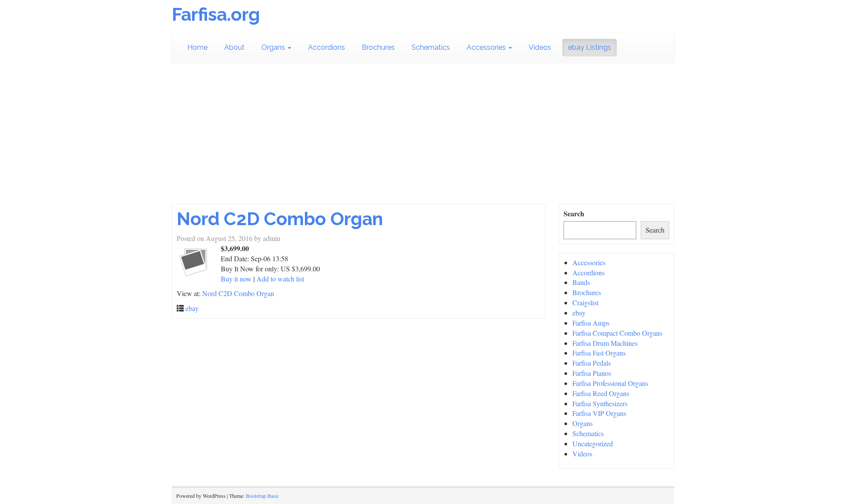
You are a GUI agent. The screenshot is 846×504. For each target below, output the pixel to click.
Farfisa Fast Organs (599, 352)
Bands (581, 282)
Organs (274, 47)
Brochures (378, 47)
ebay (192, 308)
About (234, 47)
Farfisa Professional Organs (610, 383)
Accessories (487, 47)
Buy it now (236, 278)
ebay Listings (589, 47)
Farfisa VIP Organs (599, 413)
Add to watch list (280, 278)
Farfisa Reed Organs (600, 393)
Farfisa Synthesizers (599, 403)
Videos (540, 47)
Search (574, 214)
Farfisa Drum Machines (605, 343)
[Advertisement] (423, 138)
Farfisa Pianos (591, 373)
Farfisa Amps (590, 322)
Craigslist (585, 302)
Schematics (431, 47)
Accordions (326, 47)
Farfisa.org (216, 14)
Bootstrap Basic (262, 495)
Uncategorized (592, 443)
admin (271, 238)
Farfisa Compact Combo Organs (617, 332)
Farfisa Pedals (591, 362)
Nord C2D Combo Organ (280, 219)
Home (197, 47)
